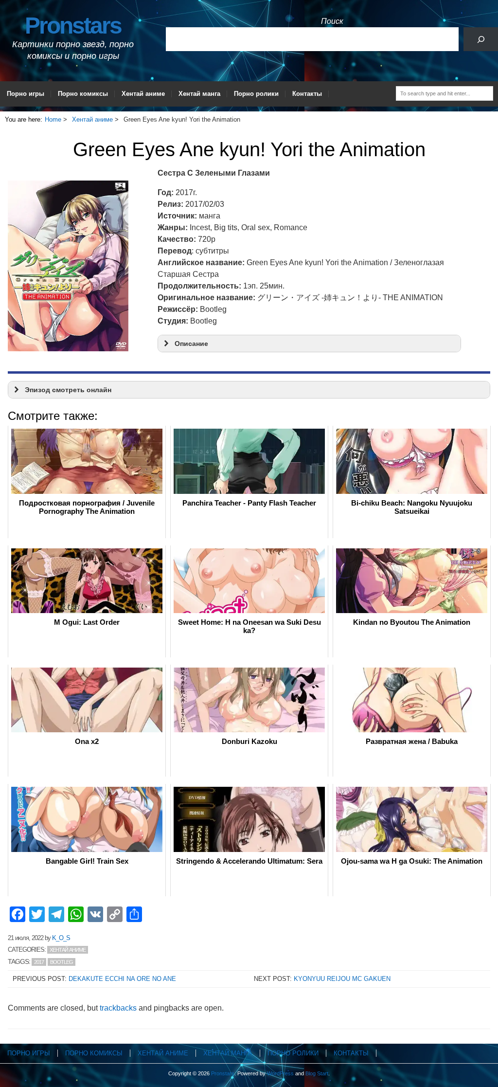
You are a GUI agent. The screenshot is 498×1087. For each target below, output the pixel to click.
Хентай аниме (143, 93)
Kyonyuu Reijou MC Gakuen (342, 978)
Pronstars (73, 25)
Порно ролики (256, 93)
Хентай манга (199, 93)
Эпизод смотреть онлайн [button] (68, 390)
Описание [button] (191, 343)
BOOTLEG (61, 962)
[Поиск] (480, 39)
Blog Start (316, 1073)
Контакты (307, 93)
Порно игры (25, 93)
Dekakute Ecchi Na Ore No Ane (122, 978)
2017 (39, 962)
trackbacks (118, 1008)
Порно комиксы (83, 93)
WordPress (280, 1073)
